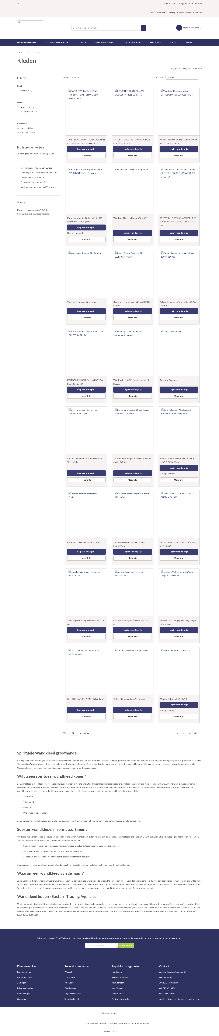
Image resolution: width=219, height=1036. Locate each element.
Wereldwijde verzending (163, 12)
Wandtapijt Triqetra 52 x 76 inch (82, 302)
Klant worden (195, 3)
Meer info (86, 155)
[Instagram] (18, 7)
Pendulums (117, 972)
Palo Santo (69, 982)
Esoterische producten (122, 999)
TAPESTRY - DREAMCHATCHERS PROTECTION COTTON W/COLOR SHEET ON (178, 222)
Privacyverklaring (25, 988)
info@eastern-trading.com (153, 911)
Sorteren (160, 77)
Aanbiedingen (23, 993)
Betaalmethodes (25, 977)
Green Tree (117, 993)
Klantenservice (184, 12)
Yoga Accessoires (73, 993)
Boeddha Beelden (73, 999)
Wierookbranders (120, 977)
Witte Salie (70, 977)
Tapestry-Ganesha (168, 380)
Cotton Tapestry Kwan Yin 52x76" (129, 699)
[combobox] (109, 28)
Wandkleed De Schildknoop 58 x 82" (130, 218)
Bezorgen (21, 982)
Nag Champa (118, 988)
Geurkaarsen (71, 988)
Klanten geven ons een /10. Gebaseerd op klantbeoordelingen (117, 1023)
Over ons (197, 12)
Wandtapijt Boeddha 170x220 (173, 699)
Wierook (68, 972)
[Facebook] (21, 7)
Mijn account (170, 3)
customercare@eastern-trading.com (182, 999)
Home (19, 52)
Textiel (28, 52)
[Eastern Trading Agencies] (30, 27)
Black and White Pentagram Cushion (84, 542)
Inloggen (183, 3)
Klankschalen (118, 982)
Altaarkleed (28, 802)
